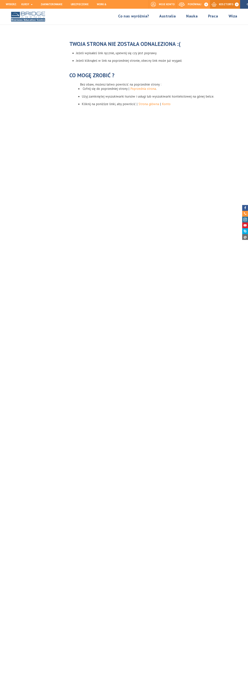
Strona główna (149, 104)
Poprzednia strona (143, 89)
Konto (166, 104)
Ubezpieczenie (80, 4)
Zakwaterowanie (51, 4)
